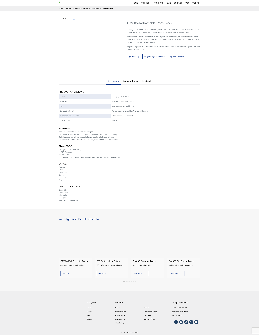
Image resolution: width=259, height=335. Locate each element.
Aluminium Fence (149, 319)
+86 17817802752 (178, 315)
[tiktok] (186, 322)
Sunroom (147, 308)
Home (89, 308)
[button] (63, 18)
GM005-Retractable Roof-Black (103, 8)
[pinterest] (191, 322)
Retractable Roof (81, 8)
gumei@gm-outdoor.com (180, 311)
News (89, 315)
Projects (90, 311)
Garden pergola (120, 315)
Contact (89, 319)
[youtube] (196, 322)
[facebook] (176, 322)
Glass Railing (119, 323)
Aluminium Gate (120, 319)
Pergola (117, 308)
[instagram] (181, 322)
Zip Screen (147, 315)
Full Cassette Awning (150, 311)
